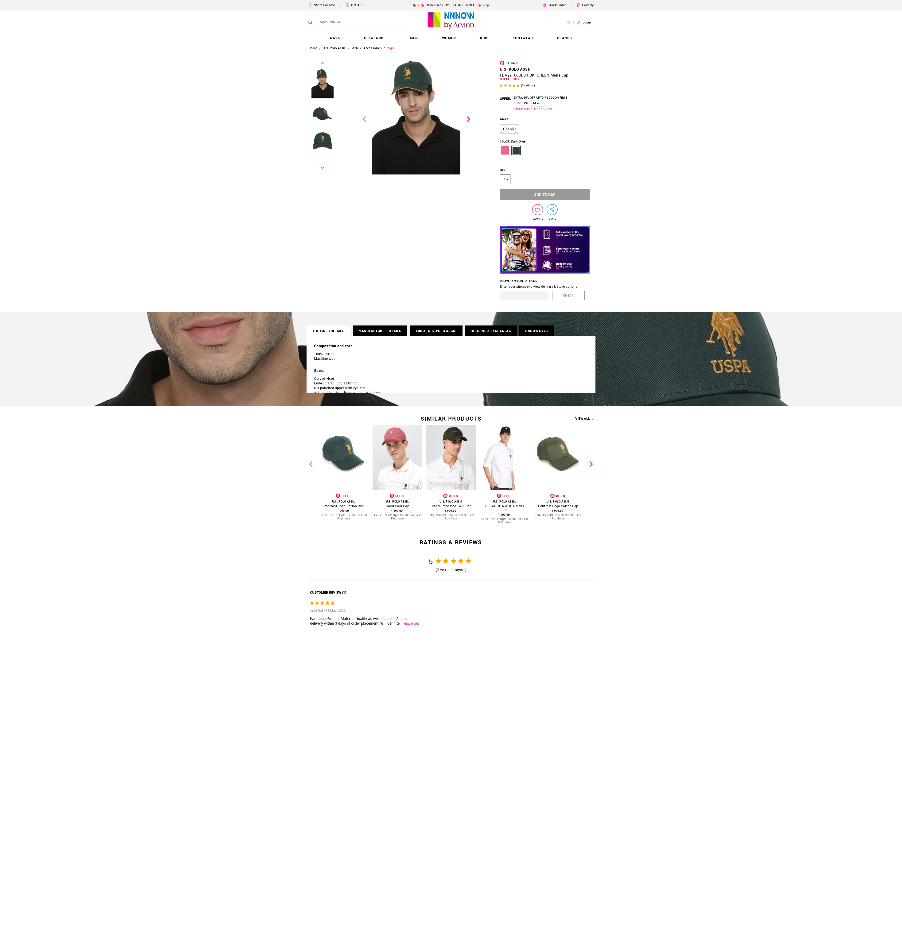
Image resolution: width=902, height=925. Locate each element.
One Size (509, 129)
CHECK (568, 295)
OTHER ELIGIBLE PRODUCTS (532, 109)
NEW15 (537, 103)
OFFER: (505, 98)
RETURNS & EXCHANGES (491, 331)
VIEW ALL (582, 418)
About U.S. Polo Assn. (436, 331)
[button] (504, 150)
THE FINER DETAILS (328, 331)
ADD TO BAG (545, 194)
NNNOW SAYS (536, 331)
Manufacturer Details (380, 331)
